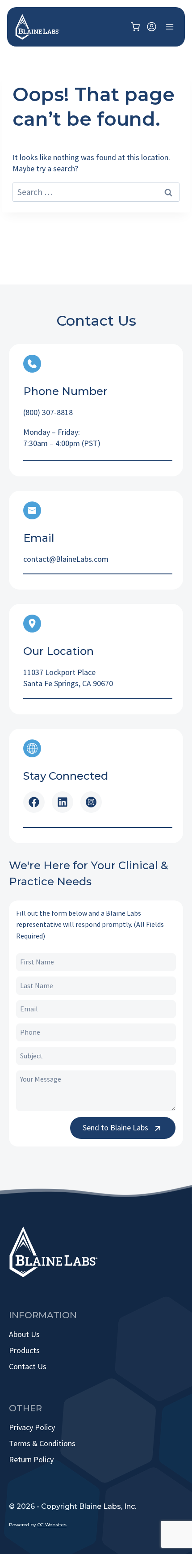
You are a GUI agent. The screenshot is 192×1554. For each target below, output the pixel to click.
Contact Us (27, 1366)
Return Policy (31, 1459)
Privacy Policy (32, 1427)
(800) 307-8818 (48, 412)
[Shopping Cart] (136, 26)
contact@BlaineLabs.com (66, 559)
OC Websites (52, 1525)
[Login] (151, 27)
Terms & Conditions (42, 1443)
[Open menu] (169, 27)
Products (24, 1350)
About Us (24, 1334)
